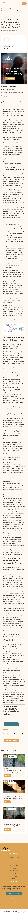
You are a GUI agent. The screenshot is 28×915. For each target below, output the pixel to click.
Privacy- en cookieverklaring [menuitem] (18, 912)
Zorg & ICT (14, 872)
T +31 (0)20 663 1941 (14, 858)
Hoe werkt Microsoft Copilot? (11, 89)
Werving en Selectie (14, 876)
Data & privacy (14, 867)
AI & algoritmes (14, 865)
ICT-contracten (14, 870)
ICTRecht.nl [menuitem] (15, 911)
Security (14, 868)
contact (9, 719)
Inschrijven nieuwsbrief (14, 893)
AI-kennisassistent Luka (17, 685)
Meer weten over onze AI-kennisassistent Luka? (14, 102)
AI (7, 30)
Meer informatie (11, 724)
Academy (14, 878)
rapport (17, 389)
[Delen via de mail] (14, 734)
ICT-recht (3, 30)
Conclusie (5, 99)
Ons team (14, 873)
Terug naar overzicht (11, 740)
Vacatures (14, 875)
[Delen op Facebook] (17, 734)
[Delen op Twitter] (22, 734)
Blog (10, 30)
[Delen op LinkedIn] (20, 734)
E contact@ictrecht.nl (14, 857)
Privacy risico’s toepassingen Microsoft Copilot (13, 95)
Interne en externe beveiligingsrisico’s (13, 92)
